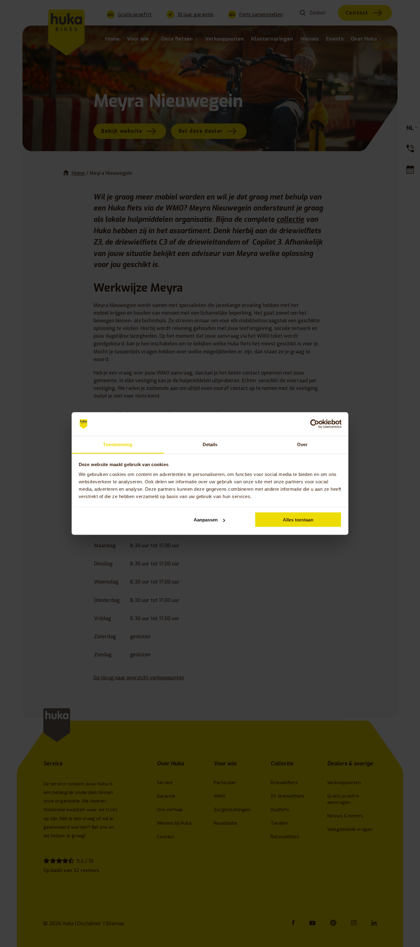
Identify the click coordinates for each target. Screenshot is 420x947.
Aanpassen (206, 519)
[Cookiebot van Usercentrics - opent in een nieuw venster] (315, 424)
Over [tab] (302, 444)
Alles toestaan (298, 519)
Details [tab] (210, 444)
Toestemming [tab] (117, 444)
